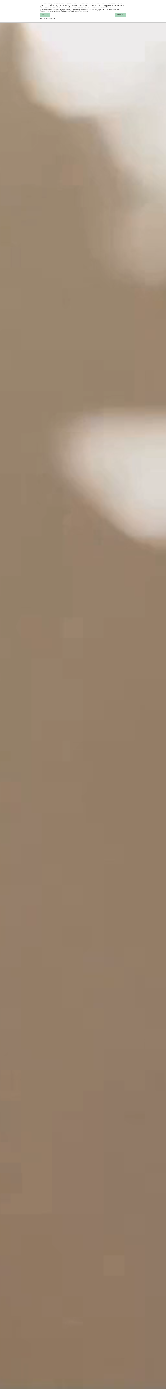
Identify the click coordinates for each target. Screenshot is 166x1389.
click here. (107, 7)
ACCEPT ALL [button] (120, 14)
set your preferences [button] (48, 18)
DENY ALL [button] (45, 14)
